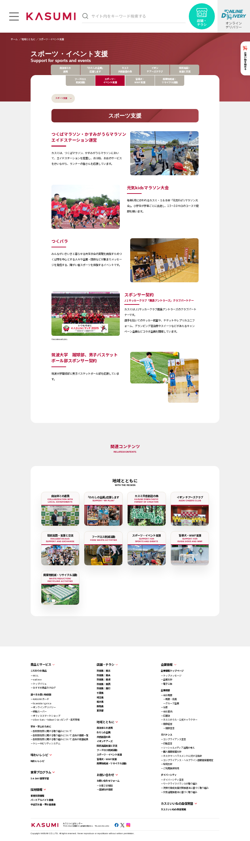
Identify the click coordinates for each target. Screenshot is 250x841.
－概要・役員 (169, 699)
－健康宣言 (167, 728)
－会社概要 (166, 695)
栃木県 (100, 701)
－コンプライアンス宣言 (173, 739)
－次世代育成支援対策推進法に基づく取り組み (185, 787)
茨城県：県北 (103, 670)
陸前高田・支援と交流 (184, 69)
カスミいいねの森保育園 (173, 809)
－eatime (36, 679)
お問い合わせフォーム (108, 780)
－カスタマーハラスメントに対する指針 (181, 755)
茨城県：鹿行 (103, 688)
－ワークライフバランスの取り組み (179, 783)
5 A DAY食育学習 (40, 778)
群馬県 (100, 706)
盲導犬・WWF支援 (139, 80)
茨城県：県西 (103, 684)
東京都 (100, 710)
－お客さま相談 (105, 785)
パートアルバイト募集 (42, 800)
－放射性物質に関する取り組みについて (51, 731)
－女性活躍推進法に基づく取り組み (179, 792)
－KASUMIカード (40, 699)
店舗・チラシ (105, 664)
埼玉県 (100, 697)
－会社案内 (166, 711)
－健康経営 (166, 723)
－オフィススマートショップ (45, 715)
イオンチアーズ (105, 741)
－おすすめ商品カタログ (43, 687)
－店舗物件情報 (105, 789)
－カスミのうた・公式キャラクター (179, 719)
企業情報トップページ (172, 670)
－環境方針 (166, 764)
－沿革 (164, 707)
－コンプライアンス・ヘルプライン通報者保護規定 (187, 760)
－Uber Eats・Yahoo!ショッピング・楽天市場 (55, 719)
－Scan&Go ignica (41, 703)
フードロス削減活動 (80, 80)
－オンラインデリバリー (43, 707)
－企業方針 (166, 679)
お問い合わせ (105, 774)
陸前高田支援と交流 (107, 745)
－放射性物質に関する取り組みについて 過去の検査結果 (59, 739)
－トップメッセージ (171, 675)
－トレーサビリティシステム (45, 743)
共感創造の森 (103, 737)
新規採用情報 (37, 795)
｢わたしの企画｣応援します (95, 69)
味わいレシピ (37, 761)
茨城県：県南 (103, 679)
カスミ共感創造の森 (125, 69)
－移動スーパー (39, 711)
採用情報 (36, 789)
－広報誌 (165, 715)
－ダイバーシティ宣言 (172, 779)
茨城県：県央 (103, 675)
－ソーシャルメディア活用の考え (178, 747)
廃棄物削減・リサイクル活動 (170, 80)
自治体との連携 (65, 69)
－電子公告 (166, 683)
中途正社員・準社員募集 (43, 804)
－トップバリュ (39, 683)
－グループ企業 (170, 703)
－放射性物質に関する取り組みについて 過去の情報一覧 (59, 735)
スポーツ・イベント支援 (109, 754)
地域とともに (105, 722)
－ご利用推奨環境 (170, 768)
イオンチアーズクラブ (155, 69)
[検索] (85, 16)
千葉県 (100, 692)
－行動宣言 (166, 743)
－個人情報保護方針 (171, 751)
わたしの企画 (103, 732)
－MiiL (34, 675)
